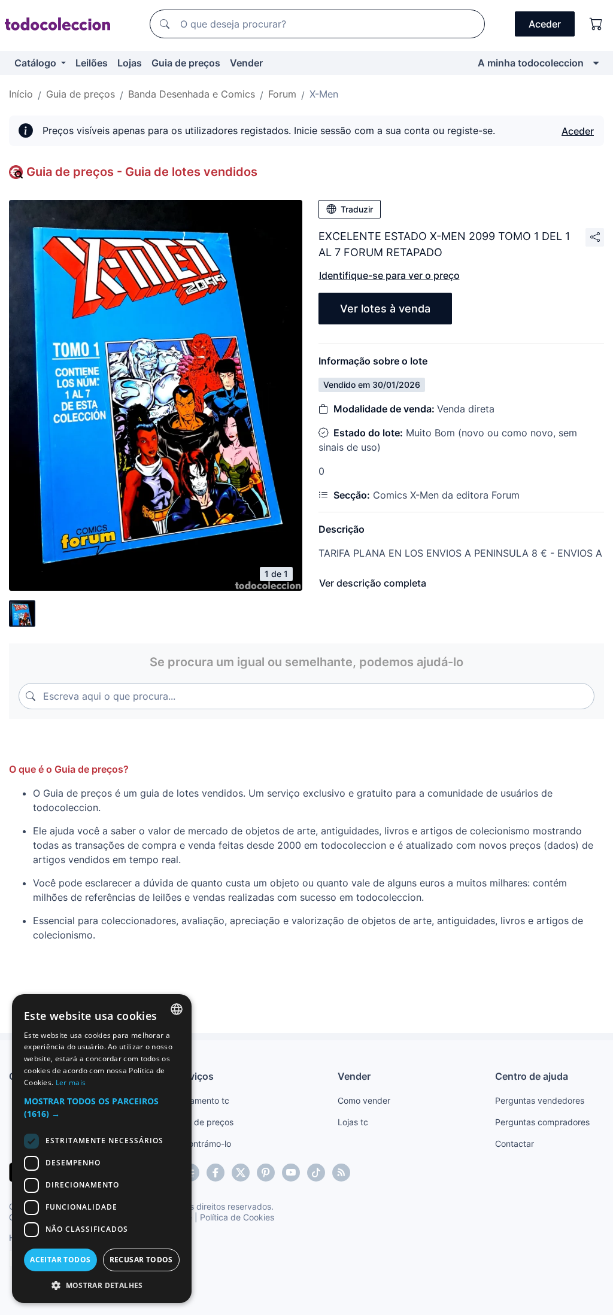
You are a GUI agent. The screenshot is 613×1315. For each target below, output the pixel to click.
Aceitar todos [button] (60, 1260)
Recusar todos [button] (141, 1260)
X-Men (323, 94)
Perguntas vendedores (539, 1100)
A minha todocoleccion (531, 63)
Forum (282, 94)
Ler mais (71, 1082)
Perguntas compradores (542, 1122)
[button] (102, 1107)
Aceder (578, 131)
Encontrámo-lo (202, 1143)
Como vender (364, 1100)
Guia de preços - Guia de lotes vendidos (141, 172)
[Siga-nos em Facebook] (215, 1173)
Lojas (129, 63)
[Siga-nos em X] (241, 1173)
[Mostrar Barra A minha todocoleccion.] (595, 63)
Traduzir (357, 209)
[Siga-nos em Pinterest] (266, 1173)
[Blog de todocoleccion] (341, 1173)
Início (21, 94)
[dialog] (102, 1148)
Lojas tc (353, 1122)
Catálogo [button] (36, 63)
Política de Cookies (237, 1217)
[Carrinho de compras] (596, 24)
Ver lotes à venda (385, 308)
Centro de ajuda (531, 1076)
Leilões (91, 63)
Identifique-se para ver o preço (389, 275)
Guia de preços (185, 63)
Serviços (194, 1076)
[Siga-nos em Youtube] (291, 1173)
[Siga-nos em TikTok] (316, 1173)
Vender (246, 63)
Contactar (514, 1143)
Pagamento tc (201, 1100)
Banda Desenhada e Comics (191, 94)
